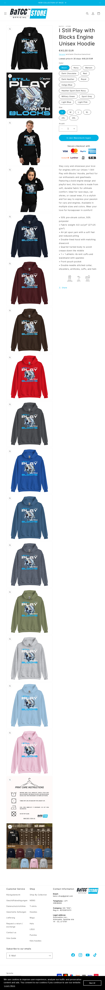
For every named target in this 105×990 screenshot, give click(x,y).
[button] (5, 13)
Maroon (88, 68)
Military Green (68, 96)
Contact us (11, 932)
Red (85, 73)
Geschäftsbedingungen (17, 900)
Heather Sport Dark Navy (74, 91)
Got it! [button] (92, 983)
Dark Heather (68, 79)
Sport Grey (87, 96)
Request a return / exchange (14, 925)
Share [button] (64, 288)
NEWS (32, 900)
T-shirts (33, 906)
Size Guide (11, 938)
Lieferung (10, 918)
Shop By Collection (38, 895)
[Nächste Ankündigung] (100, 3)
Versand (62, 54)
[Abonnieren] (49, 956)
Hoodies (33, 912)
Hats (32, 923)
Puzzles (33, 935)
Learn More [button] (9, 986)
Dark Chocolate (69, 73)
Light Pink (83, 102)
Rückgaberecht (13, 895)
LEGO (32, 929)
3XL (74, 118)
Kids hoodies (35, 941)
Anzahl (62, 124)
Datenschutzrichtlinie (16, 906)
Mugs (32, 918)
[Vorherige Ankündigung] (5, 3)
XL (87, 112)
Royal (83, 79)
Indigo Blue (67, 85)
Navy (76, 68)
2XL (63, 118)
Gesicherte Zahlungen (16, 912)
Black (64, 68)
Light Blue (66, 102)
